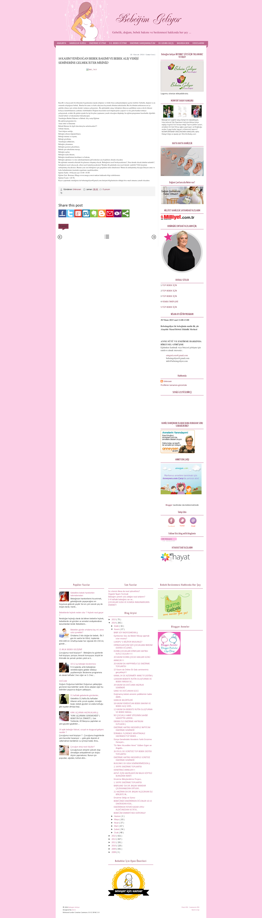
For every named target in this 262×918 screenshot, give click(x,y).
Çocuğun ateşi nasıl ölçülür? (82, 747)
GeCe (74, 910)
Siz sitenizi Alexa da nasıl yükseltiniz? (124, 591)
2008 (113, 852)
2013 (113, 836)
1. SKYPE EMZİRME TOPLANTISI (128, 782)
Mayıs (117, 820)
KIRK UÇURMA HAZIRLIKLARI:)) (84, 713)
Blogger (169, 505)
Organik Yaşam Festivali (118, 594)
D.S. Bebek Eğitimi (118, 43)
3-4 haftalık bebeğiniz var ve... (121, 600)
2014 (113, 623)
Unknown (77, 189)
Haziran (117, 816)
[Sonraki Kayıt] (60, 238)
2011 (113, 842)
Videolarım (198, 43)
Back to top (195, 910)
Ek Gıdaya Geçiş (166, 43)
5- (161, 307)
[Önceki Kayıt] (154, 238)
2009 (113, 849)
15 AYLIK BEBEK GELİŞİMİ (70, 650)
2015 (113, 620)
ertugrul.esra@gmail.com (177, 355)
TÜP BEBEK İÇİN (169, 291)
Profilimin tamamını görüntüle (174, 385)
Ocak (116, 833)
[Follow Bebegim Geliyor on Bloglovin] (169, 541)
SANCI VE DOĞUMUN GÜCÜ (126, 691)
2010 (113, 846)
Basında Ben (183, 43)
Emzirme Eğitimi (97, 43)
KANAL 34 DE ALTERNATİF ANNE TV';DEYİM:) (133, 676)
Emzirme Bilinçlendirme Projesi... (128, 779)
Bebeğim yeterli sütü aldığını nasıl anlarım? (126, 597)
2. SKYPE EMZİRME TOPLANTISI (128, 767)
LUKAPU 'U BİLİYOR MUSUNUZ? (128, 642)
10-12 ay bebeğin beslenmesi (83, 664)
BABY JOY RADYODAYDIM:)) (126, 633)
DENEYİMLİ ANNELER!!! (124, 770)
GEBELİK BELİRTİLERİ (123, 700)
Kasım (117, 629)
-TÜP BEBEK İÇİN (169, 285)
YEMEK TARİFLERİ (170, 302)
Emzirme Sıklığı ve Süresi (124, 798)
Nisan (116, 823)
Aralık (116, 626)
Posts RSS (185, 907)
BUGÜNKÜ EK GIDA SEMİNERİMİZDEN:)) (132, 763)
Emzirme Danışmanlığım (142, 43)
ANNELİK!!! (119, 660)
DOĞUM (63, 681)
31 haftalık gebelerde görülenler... (84, 695)
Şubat (117, 829)
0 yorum (106, 189)
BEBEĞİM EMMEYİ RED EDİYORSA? (130, 813)
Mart (116, 826)
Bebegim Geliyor (74, 907)
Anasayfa (61, 43)
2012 (113, 839)
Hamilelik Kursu (77, 43)
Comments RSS (194, 907)
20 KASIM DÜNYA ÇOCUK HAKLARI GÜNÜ (132, 657)
